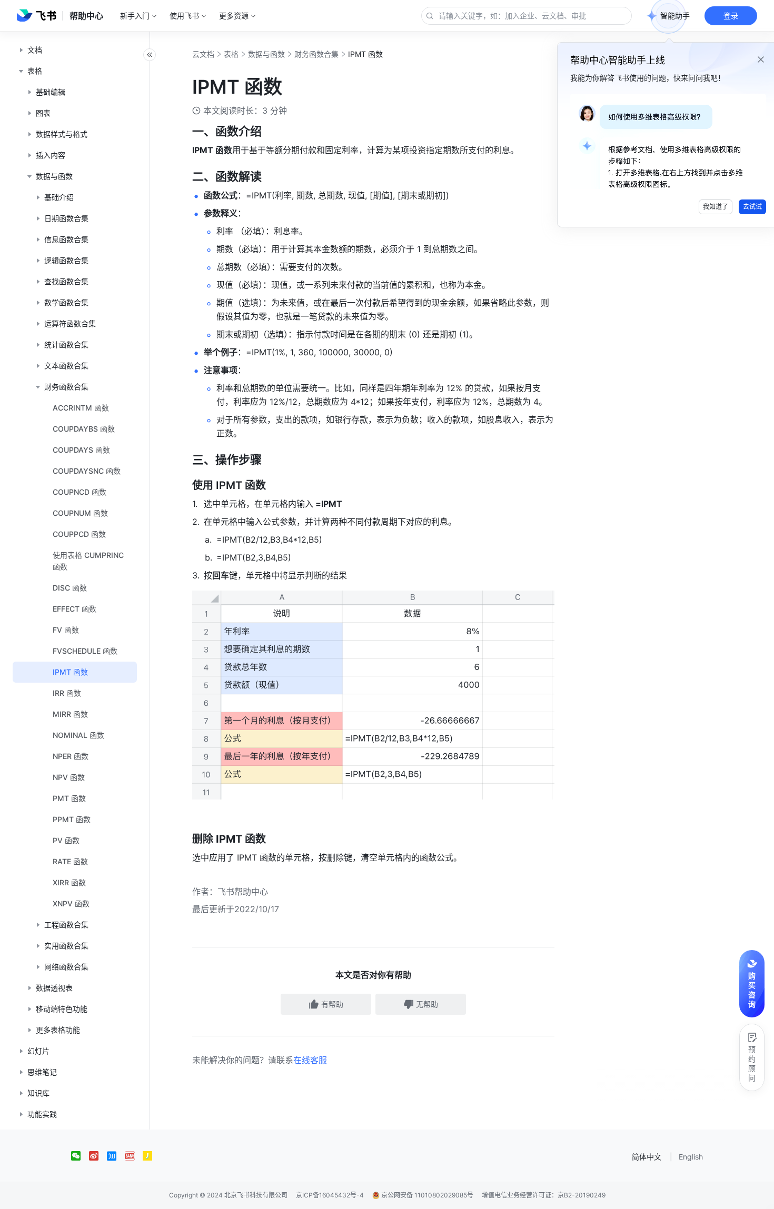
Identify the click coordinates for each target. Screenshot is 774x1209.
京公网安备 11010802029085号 (426, 1195)
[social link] (80, 1156)
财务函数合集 (316, 53)
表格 (231, 53)
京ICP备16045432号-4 (330, 1195)
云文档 (203, 53)
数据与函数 (266, 53)
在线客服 (310, 1060)
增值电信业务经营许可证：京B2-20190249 (544, 1195)
